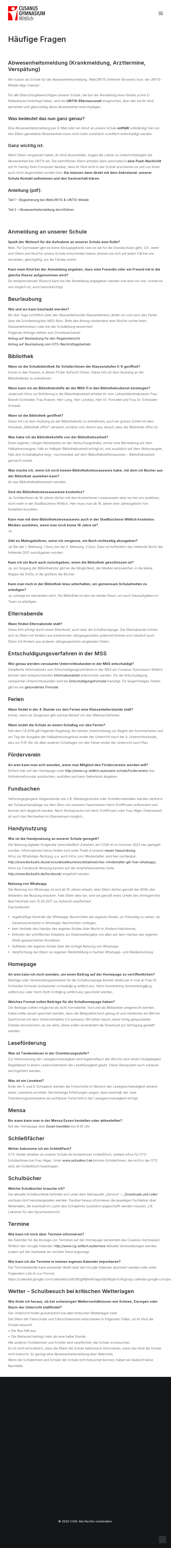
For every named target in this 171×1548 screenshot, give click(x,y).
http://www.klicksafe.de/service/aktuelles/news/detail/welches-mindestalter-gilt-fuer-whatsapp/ (82, 862)
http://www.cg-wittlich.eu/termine (80, 1246)
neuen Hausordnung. (120, 850)
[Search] (147, 13)
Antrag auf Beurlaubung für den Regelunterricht (44, 338)
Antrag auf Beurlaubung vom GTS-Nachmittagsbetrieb (49, 344)
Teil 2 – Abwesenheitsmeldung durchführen (41, 209)
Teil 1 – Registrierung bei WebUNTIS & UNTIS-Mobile (48, 200)
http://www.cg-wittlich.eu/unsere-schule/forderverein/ (106, 771)
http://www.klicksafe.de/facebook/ (35, 874)
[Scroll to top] (162, 1539)
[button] (161, 13)
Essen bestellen (58, 1126)
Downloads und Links (141, 1194)
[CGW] (26, 13)
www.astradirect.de (77, 1160)
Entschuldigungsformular (88, 681)
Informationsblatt (67, 675)
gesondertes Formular (41, 687)
